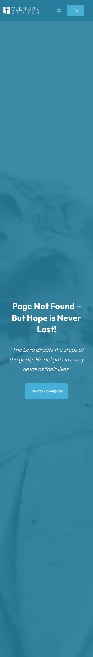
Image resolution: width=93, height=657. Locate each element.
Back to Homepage (46, 390)
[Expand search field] (75, 10)
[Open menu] (59, 10)
